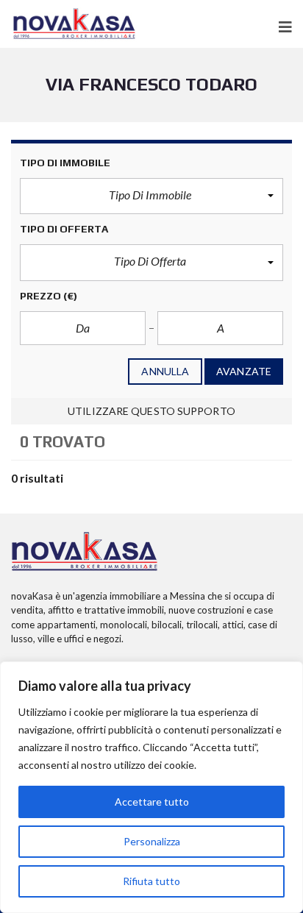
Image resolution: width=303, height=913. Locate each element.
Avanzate (243, 371)
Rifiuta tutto (151, 881)
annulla (165, 371)
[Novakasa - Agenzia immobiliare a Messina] (74, 24)
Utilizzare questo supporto (151, 411)
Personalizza (152, 841)
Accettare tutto (152, 801)
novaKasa (32, 596)
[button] (151, 196)
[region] (151, 787)
